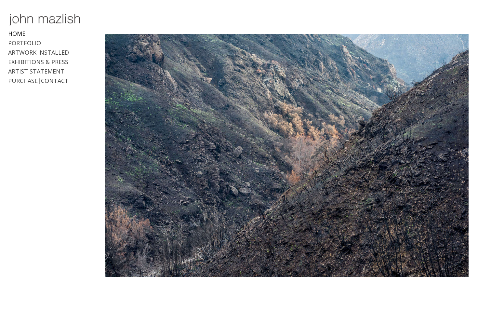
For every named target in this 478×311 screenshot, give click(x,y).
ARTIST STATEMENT (36, 71)
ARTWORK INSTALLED (38, 52)
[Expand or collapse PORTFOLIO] (45, 43)
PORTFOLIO (24, 43)
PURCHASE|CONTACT (38, 81)
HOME (16, 33)
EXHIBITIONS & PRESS (38, 62)
